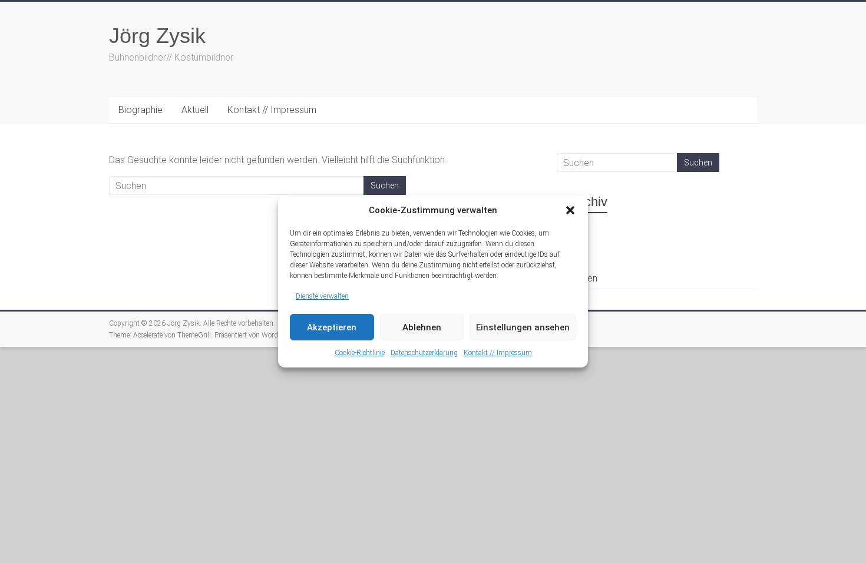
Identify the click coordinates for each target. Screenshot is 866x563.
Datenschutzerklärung (424, 353)
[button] (570, 210)
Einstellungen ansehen (523, 327)
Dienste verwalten (322, 296)
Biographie (140, 109)
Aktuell (195, 109)
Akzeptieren (331, 327)
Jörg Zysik (157, 36)
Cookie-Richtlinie (360, 353)
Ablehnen (421, 327)
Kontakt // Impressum (498, 353)
